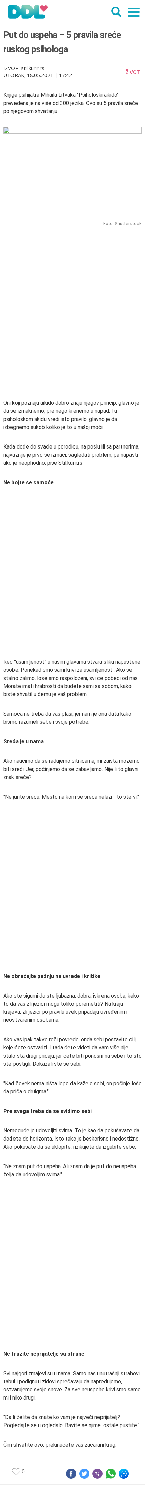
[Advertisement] (72, 303)
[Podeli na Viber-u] (97, 1474)
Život (133, 72)
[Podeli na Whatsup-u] (111, 1474)
